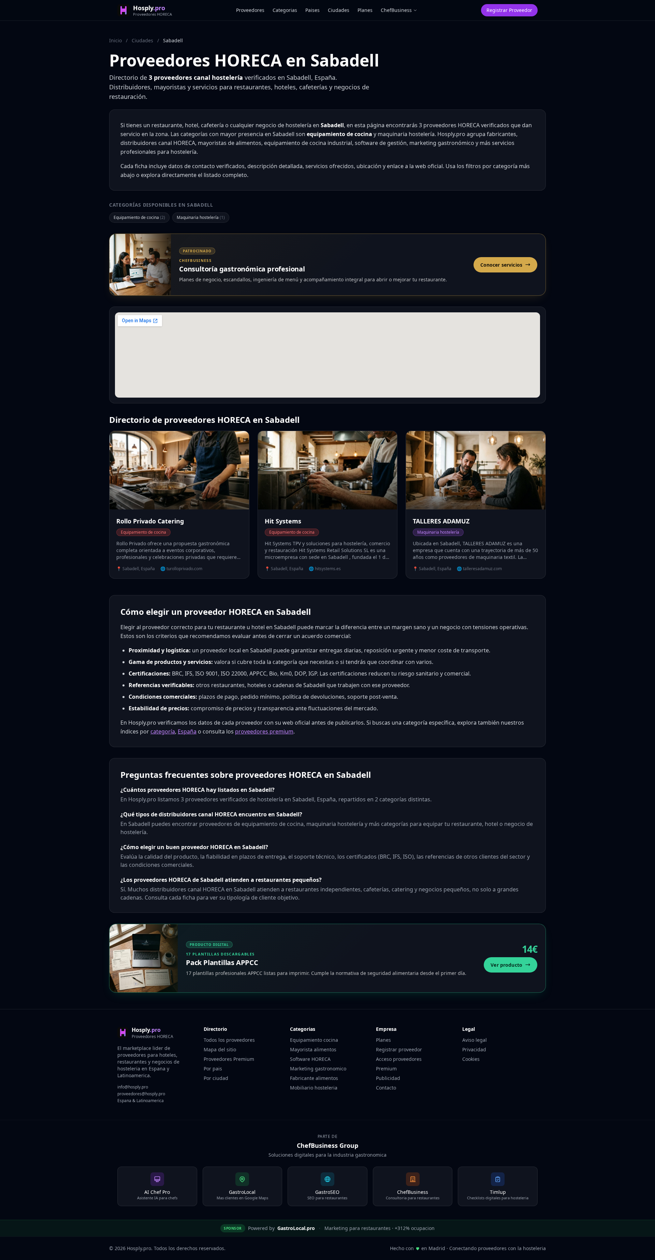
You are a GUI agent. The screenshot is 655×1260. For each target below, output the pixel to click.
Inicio (115, 40)
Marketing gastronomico (318, 1068)
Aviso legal (474, 1040)
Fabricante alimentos (314, 1078)
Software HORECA (310, 1059)
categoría (162, 731)
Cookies (471, 1059)
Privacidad (474, 1049)
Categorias (285, 10)
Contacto (386, 1087)
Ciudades (338, 10)
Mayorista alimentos (313, 1049)
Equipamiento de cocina (139, 217)
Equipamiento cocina (314, 1040)
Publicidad (388, 1078)
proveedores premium (264, 731)
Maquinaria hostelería (201, 217)
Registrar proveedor (399, 1049)
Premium (386, 1068)
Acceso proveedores (399, 1059)
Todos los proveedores (229, 1040)
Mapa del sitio (220, 1049)
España (187, 731)
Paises (312, 10)
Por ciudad (216, 1078)
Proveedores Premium (229, 1059)
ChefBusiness (396, 10)
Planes (365, 10)
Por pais (213, 1068)
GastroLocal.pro (296, 1228)
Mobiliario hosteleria (313, 1087)
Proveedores (250, 10)
